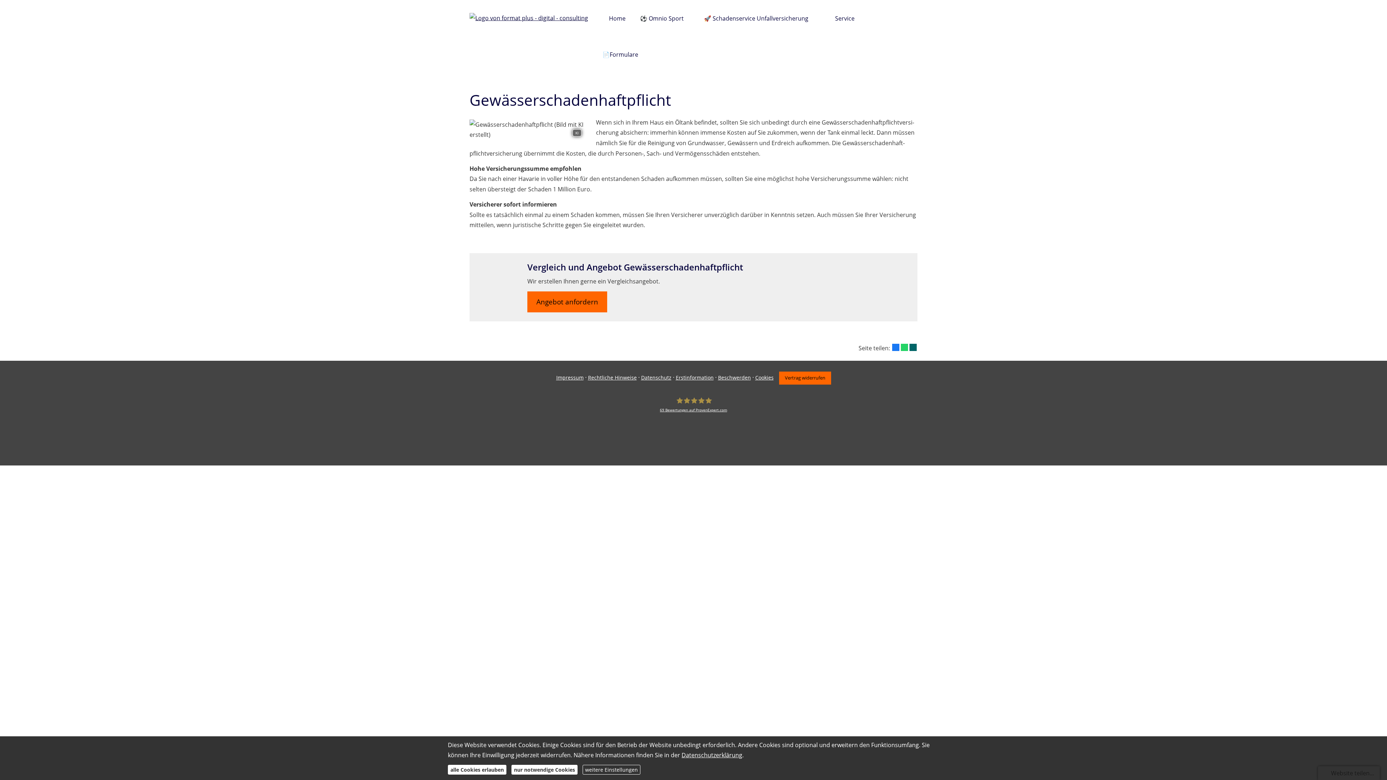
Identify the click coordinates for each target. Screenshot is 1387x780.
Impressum (570, 377)
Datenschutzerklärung (712, 755)
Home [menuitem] (617, 18)
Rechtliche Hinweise (612, 377)
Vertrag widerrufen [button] (805, 377)
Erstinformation (695, 377)
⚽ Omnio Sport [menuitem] (662, 18)
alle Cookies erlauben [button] (477, 769)
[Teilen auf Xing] (913, 347)
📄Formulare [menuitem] (620, 54)
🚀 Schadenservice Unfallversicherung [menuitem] (756, 18)
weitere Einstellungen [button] (611, 769)
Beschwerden (734, 377)
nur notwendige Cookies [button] (544, 769)
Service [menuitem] (845, 18)
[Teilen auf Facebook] (895, 347)
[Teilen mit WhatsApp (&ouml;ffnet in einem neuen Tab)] (904, 347)
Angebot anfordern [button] (567, 302)
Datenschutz (656, 377)
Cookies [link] (764, 377)
